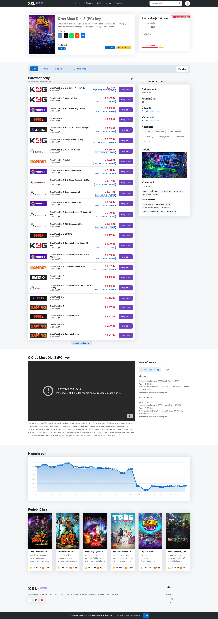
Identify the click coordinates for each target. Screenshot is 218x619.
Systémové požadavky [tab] (150, 369)
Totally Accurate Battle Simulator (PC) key (122, 552)
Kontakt (169, 602)
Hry (76, 3)
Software (87, 3)
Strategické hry (175, 132)
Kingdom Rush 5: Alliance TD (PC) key (149, 552)
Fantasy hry (179, 137)
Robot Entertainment (150, 111)
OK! (146, 615)
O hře (45, 69)
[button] (187, 3)
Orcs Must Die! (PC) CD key (66, 552)
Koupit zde (125, 89)
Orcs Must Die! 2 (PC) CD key (39, 552)
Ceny (34, 69)
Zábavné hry (148, 137)
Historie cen (60, 69)
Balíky (99, 3)
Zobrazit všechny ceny (81, 343)
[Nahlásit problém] (161, 45)
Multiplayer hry (164, 137)
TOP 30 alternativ (80, 69)
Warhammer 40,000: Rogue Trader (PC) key (177, 552)
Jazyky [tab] (167, 369)
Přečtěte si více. (133, 615)
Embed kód (110, 48)
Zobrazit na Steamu (124, 48)
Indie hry (147, 142)
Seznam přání (150, 45)
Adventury (160, 132)
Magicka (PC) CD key (94, 552)
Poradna (118, 3)
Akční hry (147, 132)
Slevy (108, 3)
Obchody (169, 598)
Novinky (169, 594)
